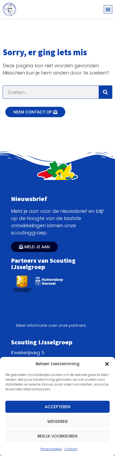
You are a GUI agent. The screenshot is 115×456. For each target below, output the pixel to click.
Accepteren (57, 407)
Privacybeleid (51, 449)
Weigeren (57, 421)
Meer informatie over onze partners (51, 325)
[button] (107, 364)
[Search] (105, 92)
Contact (70, 449)
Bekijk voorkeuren (57, 436)
